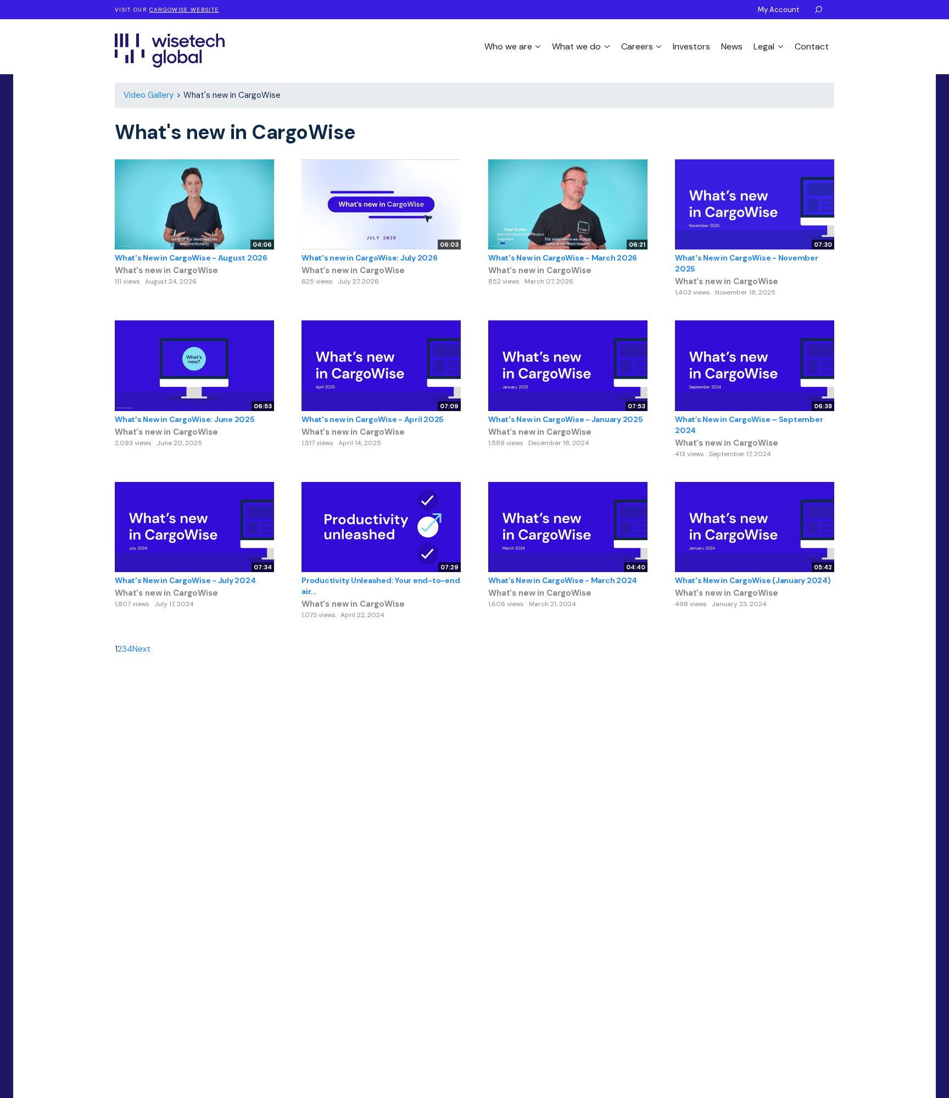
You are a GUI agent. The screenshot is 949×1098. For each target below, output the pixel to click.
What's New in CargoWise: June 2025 (185, 419)
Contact (812, 46)
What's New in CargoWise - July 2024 (185, 580)
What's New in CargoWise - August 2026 (191, 258)
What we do (577, 46)
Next (141, 649)
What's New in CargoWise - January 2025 (565, 419)
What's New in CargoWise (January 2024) (753, 580)
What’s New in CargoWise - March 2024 (562, 580)
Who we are (509, 46)
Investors (691, 46)
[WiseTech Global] (170, 50)
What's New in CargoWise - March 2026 (562, 258)
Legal (765, 46)
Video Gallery (149, 95)
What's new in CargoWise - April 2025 (373, 419)
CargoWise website (184, 9)
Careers (638, 46)
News (732, 46)
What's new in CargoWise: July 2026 (370, 258)
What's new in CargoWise (166, 270)
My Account (778, 9)
